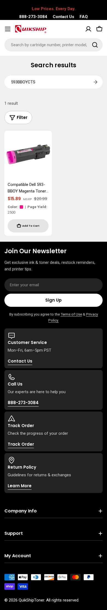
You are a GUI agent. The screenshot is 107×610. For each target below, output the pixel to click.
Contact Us (63, 16)
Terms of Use (71, 314)
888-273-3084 (33, 16)
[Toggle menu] (7, 29)
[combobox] (53, 44)
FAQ (84, 16)
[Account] (88, 29)
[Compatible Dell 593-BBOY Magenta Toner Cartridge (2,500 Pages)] (28, 154)
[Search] (95, 45)
